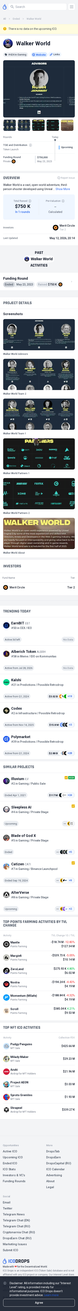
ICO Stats (9, 1169)
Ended (16, 18)
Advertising (54, 1175)
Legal (50, 1187)
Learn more (51, 1295)
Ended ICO (10, 1163)
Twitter (7, 1208)
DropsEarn (53, 1157)
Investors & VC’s (14, 1175)
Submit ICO (10, 1250)
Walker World (34, 18)
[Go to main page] (5, 7)
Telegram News (13, 1214)
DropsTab (53, 1151)
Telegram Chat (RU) (16, 1226)
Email (6, 1202)
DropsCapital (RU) (58, 1163)
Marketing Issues (15, 1244)
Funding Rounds (14, 1181)
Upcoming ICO (13, 1157)
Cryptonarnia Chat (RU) (19, 1232)
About (50, 1181)
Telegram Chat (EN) (16, 1220)
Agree (39, 1302)
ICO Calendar (55, 1169)
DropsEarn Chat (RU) (17, 1238)
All (4, 18)
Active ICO (10, 1151)
